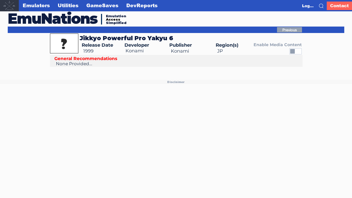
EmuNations (52, 18)
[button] (321, 6)
